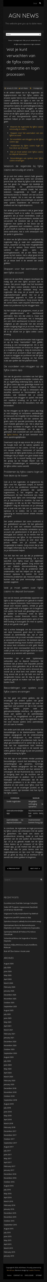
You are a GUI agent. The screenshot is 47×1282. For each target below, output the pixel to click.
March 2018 (8, 1123)
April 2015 (7, 1244)
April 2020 (7, 1073)
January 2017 (9, 1170)
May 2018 (7, 1115)
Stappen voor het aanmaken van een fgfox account (26, 134)
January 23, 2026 (11, 88)
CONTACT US (17, 1275)
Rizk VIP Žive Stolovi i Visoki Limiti (17, 951)
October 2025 (9, 1002)
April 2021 (7, 1026)
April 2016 (7, 1197)
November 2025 (10, 998)
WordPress (10, 1270)
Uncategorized (17, 40)
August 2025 (8, 1010)
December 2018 (10, 1088)
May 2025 (7, 1022)
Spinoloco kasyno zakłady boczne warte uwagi (22, 921)
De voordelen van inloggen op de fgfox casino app (26, 140)
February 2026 (9, 987)
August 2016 (8, 1186)
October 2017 (9, 1139)
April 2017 (7, 1162)
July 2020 (7, 1061)
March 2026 (8, 983)
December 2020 (10, 1041)
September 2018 (10, 1100)
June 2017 (7, 1154)
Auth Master (24, 88)
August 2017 (8, 1147)
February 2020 (9, 1080)
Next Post (34, 868)
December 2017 (10, 1131)
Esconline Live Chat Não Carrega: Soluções (21, 903)
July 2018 (7, 1108)
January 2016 (9, 1209)
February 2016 (9, 1205)
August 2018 (8, 1104)
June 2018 (7, 1112)
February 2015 (9, 1252)
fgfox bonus (12, 434)
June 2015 (7, 1236)
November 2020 (10, 1045)
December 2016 (10, 1174)
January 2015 (9, 1256)
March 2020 (8, 1076)
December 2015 (10, 1213)
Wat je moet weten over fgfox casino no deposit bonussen (26, 153)
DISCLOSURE (29, 1275)
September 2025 (10, 1006)
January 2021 (9, 1037)
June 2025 (7, 1018)
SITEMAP (39, 1275)
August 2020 (8, 1057)
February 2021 (9, 1034)
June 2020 (7, 1065)
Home (10, 40)
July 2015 (7, 1232)
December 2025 (10, 995)
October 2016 (9, 1182)
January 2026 (9, 991)
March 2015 (8, 1248)
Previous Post (14, 868)
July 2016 (7, 1189)
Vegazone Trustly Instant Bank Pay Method (21, 913)
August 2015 (8, 1228)
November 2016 (10, 1178)
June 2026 (7, 971)
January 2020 (9, 1084)
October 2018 (9, 1096)
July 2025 (7, 1014)
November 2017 (10, 1135)
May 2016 (7, 1193)
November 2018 (10, 1092)
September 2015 (10, 1225)
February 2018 (9, 1127)
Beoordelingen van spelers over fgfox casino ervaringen (26, 159)
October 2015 (9, 1221)
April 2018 (7, 1119)
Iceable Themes (34, 1270)
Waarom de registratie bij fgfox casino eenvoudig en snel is (26, 127)
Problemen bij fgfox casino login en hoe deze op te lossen (26, 146)
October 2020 (9, 1049)
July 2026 (7, 967)
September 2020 (10, 1053)
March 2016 (8, 1201)
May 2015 (7, 1240)
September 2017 (10, 1143)
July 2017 (7, 1150)
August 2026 (8, 963)
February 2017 (9, 1166)
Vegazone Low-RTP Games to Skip (17, 917)
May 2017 (7, 1158)
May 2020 (7, 1069)
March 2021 (8, 1030)
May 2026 (7, 975)
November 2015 (10, 1217)
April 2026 (7, 979)
